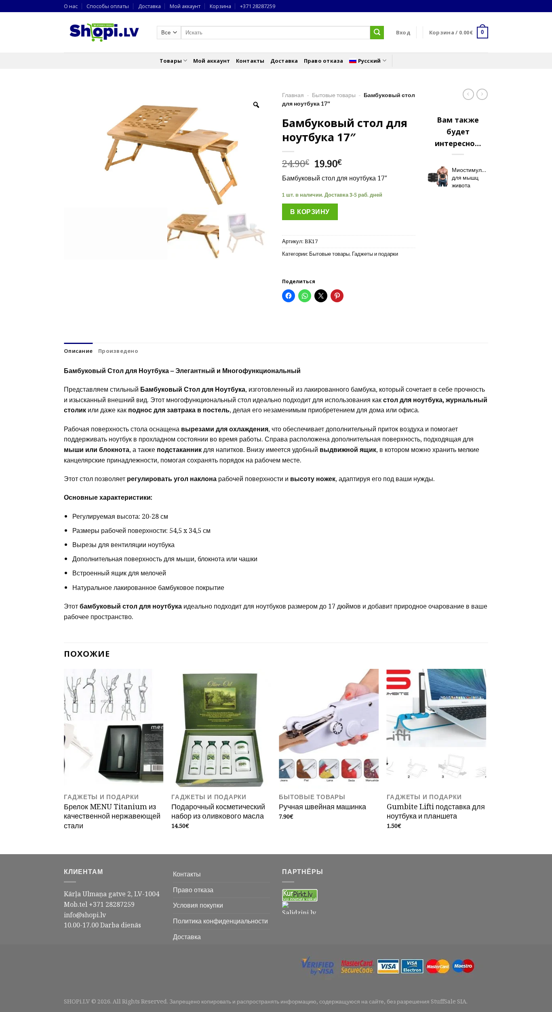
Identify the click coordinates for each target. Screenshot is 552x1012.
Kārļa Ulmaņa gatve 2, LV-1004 (111, 894)
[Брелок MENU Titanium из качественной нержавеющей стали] (114, 729)
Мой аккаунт (185, 6)
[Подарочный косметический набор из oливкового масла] (221, 729)
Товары (171, 60)
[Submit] (377, 33)
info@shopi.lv (85, 915)
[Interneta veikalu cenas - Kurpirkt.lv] (300, 895)
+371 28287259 (257, 6)
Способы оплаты (107, 6)
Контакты (250, 60)
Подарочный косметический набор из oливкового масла (218, 811)
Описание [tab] (78, 350)
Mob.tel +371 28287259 (99, 904)
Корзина (220, 6)
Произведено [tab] (118, 350)
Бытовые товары (334, 95)
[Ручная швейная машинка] (329, 729)
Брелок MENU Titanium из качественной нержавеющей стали (112, 816)
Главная (293, 95)
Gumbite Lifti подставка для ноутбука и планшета (436, 811)
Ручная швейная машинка (322, 806)
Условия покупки (198, 905)
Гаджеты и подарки (375, 254)
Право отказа (323, 60)
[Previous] (64, 760)
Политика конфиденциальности (220, 921)
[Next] (486, 760)
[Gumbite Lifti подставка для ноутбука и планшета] (437, 729)
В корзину (309, 211)
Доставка (149, 6)
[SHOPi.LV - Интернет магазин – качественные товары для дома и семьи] (104, 32)
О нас (71, 6)
